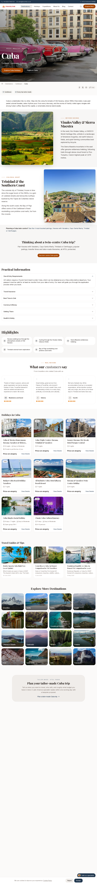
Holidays (37, 6)
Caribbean (18, 84)
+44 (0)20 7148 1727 (9, 1)
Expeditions (47, 6)
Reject (69, 880)
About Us (56, 6)
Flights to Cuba (32, 70)
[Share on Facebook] (79, 87)
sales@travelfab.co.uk (24, 1)
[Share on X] (82, 87)
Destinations (25, 6)
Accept (78, 880)
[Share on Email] (86, 87)
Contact (70, 6)
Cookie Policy (47, 880)
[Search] (81, 6)
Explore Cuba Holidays (12, 70)
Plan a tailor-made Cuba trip (47, 697)
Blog (63, 6)
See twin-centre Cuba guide (48, 255)
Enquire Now (89, 6)
